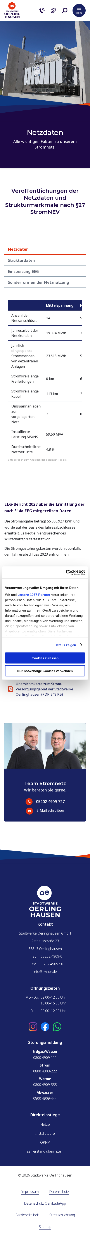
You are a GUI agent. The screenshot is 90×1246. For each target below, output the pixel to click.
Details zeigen (65, 645)
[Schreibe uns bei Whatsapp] (57, 1026)
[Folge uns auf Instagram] (33, 1026)
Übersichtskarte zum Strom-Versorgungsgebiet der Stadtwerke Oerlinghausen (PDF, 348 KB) (44, 689)
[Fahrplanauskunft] (53, 10)
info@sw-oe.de (45, 971)
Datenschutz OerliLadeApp (45, 1204)
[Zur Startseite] (12, 16)
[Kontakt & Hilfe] (42, 10)
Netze (45, 1124)
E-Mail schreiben (50, 811)
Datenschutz (59, 1192)
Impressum (30, 1192)
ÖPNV (45, 1142)
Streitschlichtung (62, 1215)
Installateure (45, 1133)
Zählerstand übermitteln (45, 1151)
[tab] (45, 249)
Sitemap (45, 1227)
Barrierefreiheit (27, 1215)
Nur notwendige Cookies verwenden (45, 671)
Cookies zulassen (45, 658)
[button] (64, 10)
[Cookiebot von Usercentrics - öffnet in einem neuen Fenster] (66, 572)
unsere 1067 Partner (34, 594)
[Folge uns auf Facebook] (45, 1026)
